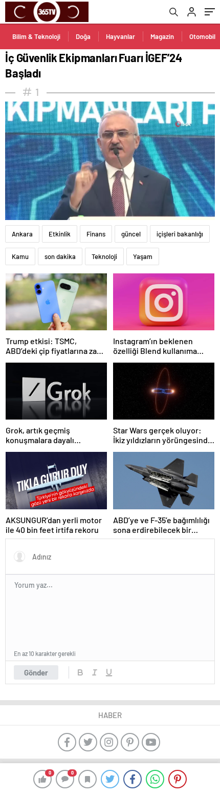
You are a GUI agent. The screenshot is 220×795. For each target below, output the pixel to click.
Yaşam (142, 256)
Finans (95, 234)
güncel (131, 234)
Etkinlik (60, 234)
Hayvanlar (120, 36)
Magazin (162, 36)
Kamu (20, 256)
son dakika (60, 256)
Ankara (22, 234)
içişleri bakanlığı (180, 234)
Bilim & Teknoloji (36, 36)
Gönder (36, 672)
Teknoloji (104, 256)
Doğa (83, 36)
